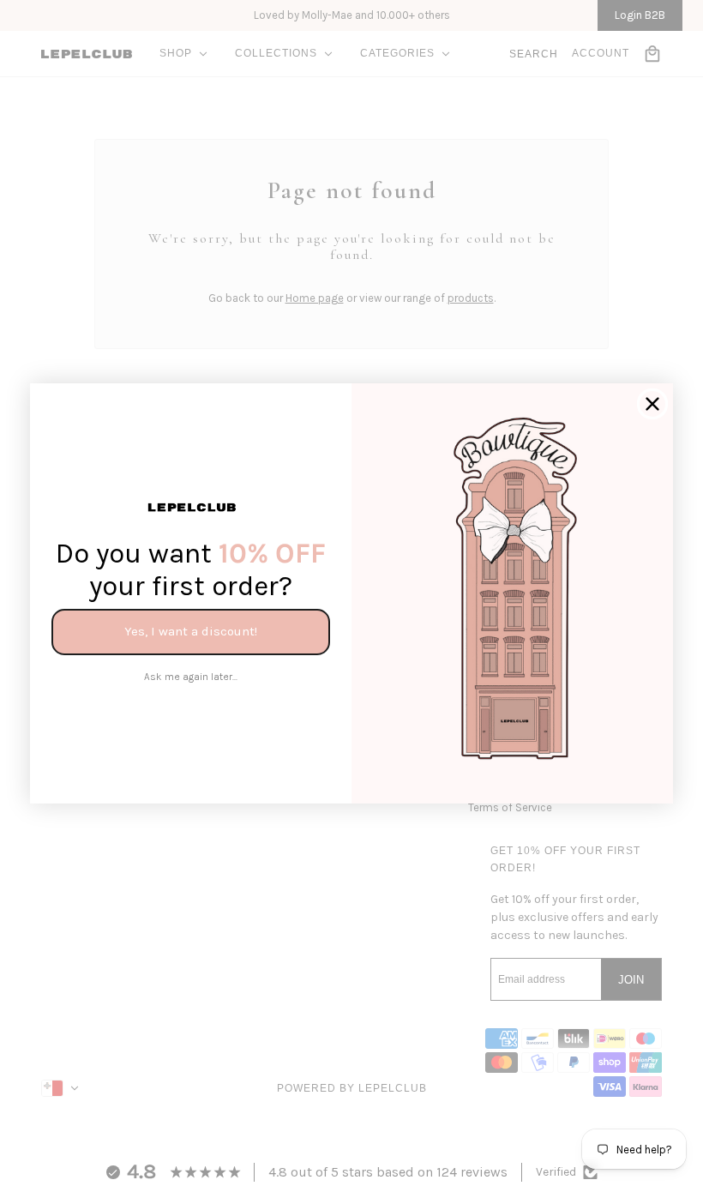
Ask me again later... (190, 677)
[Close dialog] (652, 404)
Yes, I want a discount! (190, 631)
